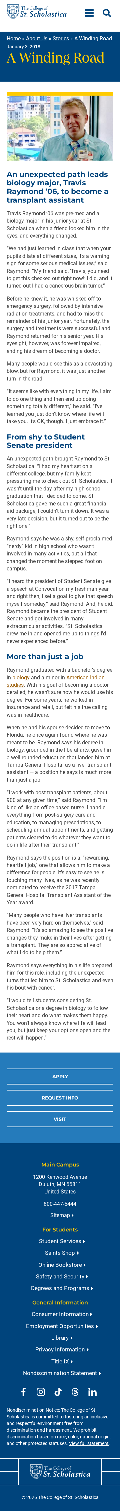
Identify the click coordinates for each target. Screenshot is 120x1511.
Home (14, 38)
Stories (61, 38)
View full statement (89, 1443)
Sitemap (60, 1215)
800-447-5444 (60, 1204)
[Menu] (92, 11)
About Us (36, 38)
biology (21, 677)
